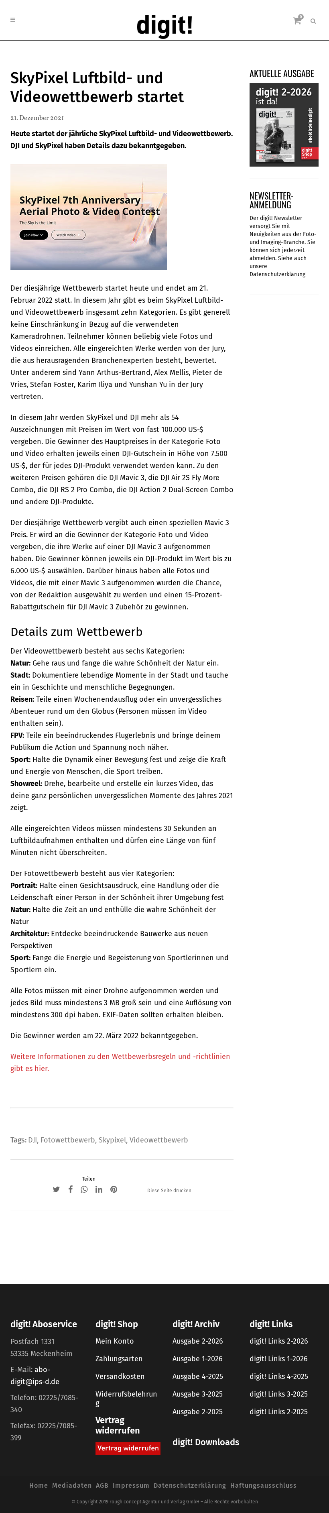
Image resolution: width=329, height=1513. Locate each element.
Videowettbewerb (159, 1140)
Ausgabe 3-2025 (198, 1394)
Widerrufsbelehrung (126, 1398)
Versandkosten (120, 1376)
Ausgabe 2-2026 (198, 1341)
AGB (102, 1485)
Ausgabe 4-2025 (198, 1376)
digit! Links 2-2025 (279, 1411)
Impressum (131, 1485)
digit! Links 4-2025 (279, 1376)
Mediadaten (72, 1485)
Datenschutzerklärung (277, 274)
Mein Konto (114, 1341)
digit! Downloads (206, 1442)
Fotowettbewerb (68, 1140)
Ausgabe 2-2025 (198, 1411)
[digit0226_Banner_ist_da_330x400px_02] (284, 124)
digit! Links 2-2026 (279, 1341)
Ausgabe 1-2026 (198, 1358)
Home (38, 1485)
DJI (32, 1140)
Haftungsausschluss (263, 1485)
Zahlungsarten (119, 1358)
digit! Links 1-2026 (279, 1358)
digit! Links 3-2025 (279, 1394)
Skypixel (112, 1140)
